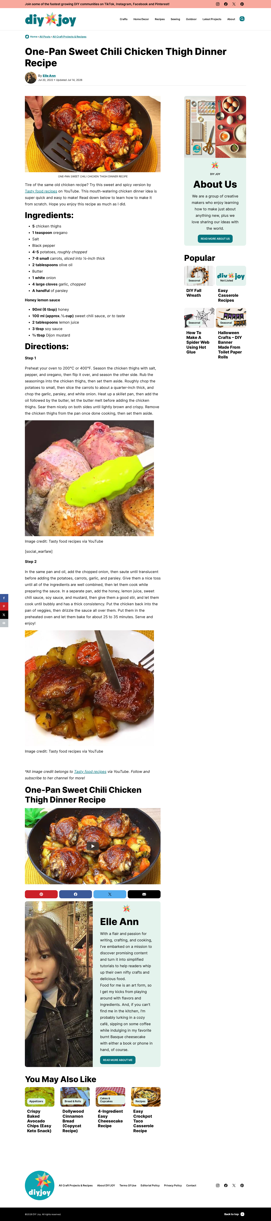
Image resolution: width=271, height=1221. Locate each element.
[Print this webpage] (4, 623)
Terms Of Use (127, 1185)
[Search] (242, 19)
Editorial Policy (150, 1185)
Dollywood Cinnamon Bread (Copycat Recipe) (73, 1121)
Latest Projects (212, 19)
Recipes (160, 19)
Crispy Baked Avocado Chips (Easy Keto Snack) (39, 1121)
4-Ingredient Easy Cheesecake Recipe (110, 1118)
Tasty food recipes (41, 191)
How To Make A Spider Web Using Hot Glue (197, 342)
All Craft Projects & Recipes (69, 36)
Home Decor (141, 19)
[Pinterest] (242, 4)
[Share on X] (4, 615)
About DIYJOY (106, 1185)
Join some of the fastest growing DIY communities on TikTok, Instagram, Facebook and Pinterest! (97, 4)
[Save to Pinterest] (4, 606)
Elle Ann (49, 76)
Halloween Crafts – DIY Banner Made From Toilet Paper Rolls (230, 344)
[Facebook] (226, 4)
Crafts (124, 19)
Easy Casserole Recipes (228, 295)
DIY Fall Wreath (193, 293)
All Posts (45, 36)
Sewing (175, 19)
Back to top (231, 1214)
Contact (191, 1185)
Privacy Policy (173, 1185)
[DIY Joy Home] (51, 19)
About (231, 19)
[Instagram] (218, 4)
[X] (234, 4)
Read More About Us (215, 238)
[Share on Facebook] (4, 598)
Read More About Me (118, 1059)
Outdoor (191, 19)
